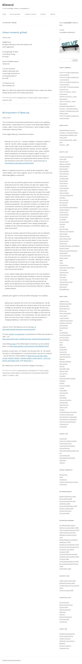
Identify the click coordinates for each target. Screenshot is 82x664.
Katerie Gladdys (64, 210)
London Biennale (65, 455)
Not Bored (63, 612)
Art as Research (64, 602)
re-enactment (32, 370)
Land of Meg (63, 349)
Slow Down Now (64, 619)
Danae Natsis (64, 181)
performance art (23, 370)
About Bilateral (15, 14)
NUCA (61, 477)
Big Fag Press (64, 475)
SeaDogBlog (63, 390)
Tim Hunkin (63, 277)
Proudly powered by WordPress (11, 660)
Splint (61, 260)
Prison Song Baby (65, 386)
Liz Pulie (62, 227)
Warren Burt (63, 287)
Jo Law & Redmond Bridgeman (69, 207)
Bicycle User (63, 311)
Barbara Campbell (65, 164)
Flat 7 (61, 330)
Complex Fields (64, 178)
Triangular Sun (64, 424)
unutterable (63, 427)
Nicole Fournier (64, 241)
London (35, 97)
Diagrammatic (64, 325)
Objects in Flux (64, 371)
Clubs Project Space (66, 443)
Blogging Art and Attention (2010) (69, 545)
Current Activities (30, 14)
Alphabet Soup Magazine (67, 634)
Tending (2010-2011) (65, 511)
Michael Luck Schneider (67, 231)
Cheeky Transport (65, 639)
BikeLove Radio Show (66, 605)
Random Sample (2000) (66, 508)
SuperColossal (64, 405)
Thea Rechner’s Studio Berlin (68, 417)
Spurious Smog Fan (65, 400)
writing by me (22, 97)
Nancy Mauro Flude (65, 239)
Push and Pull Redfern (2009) (68, 506)
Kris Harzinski (64, 217)
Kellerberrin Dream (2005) (67, 583)
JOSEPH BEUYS (37, 358)
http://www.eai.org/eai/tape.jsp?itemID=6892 (19, 163)
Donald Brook (64, 328)
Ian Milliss (62, 198)
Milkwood (62, 643)
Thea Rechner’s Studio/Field (68, 419)
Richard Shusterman (66, 617)
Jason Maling (63, 205)
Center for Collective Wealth (68, 441)
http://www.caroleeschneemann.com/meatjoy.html (18, 329)
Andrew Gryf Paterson (66, 157)
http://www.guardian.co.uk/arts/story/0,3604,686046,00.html (29, 346)
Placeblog (62, 381)
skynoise (62, 395)
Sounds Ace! (63, 622)
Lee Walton (63, 219)
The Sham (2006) (64, 513)
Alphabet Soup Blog (65, 304)
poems (40, 97)
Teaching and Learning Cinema (69, 482)
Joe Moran (63, 347)
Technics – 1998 (64, 145)
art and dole (63, 439)
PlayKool (62, 614)
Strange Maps (64, 402)
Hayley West (63, 190)
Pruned (62, 388)
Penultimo (63, 376)
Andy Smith (63, 159)
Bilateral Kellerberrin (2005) (68, 496)
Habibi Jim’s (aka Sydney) (67, 641)
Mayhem (62, 359)
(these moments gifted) (14, 32)
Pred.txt (62, 383)
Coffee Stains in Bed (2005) (68, 581)
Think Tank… (63, 275)
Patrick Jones (63, 243)
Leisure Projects (64, 222)
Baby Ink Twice (64, 162)
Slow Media (63, 398)
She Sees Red (64, 393)
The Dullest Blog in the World (68, 412)
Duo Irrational (64, 183)
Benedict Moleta (64, 166)
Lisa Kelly (62, 224)
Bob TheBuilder (64, 171)
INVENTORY (28, 361)
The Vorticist (63, 270)
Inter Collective (64, 200)
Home (4, 14)
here (43, 161)
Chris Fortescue (64, 174)
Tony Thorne (63, 280)
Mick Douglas (64, 234)
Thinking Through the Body (68, 422)
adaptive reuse (64, 301)
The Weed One (64, 272)
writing (45, 97)
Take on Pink (63, 407)
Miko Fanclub (63, 364)
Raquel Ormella (64, 248)
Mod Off (62, 366)
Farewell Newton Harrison (67, 130)
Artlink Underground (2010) (68, 533)
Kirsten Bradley (64, 215)
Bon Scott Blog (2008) (66, 499)
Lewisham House (65, 354)
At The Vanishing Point (66, 636)
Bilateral (8, 5)
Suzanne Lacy (64, 265)
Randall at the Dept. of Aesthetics (70, 246)
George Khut (63, 186)
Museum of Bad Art (65, 646)
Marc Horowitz (64, 229)
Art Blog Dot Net (64, 306)
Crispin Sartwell (64, 318)
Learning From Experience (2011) (69, 547)
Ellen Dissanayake (65, 610)
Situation (62, 463)
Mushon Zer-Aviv (65, 236)
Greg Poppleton (64, 188)
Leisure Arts (63, 352)
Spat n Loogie (64, 258)
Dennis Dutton (64, 607)
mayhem (62, 111)
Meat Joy (18, 373)
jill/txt (61, 345)
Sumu (61, 263)
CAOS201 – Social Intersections (69, 109)
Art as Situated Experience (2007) (69, 530)
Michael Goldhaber (65, 361)
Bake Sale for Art (65, 308)
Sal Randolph (64, 253)
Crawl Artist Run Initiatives (67, 446)
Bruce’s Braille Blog (65, 313)
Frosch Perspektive (65, 335)
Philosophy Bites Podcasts (68, 378)
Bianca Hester (64, 169)
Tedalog (62, 410)
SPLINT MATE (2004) (65, 569)
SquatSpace (63, 480)
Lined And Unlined (65, 357)
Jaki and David (64, 202)
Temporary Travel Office (67, 268)
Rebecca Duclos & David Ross (68, 251)
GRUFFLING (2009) (65, 504)
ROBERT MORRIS (14, 358)
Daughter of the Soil (66, 323)
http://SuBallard (64, 340)
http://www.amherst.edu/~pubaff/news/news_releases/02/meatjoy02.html (26, 339)
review (14, 344)
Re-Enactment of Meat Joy (15, 112)
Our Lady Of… (64, 374)
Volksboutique (64, 284)
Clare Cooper (64, 176)
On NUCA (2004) (64, 559)
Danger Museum (65, 448)
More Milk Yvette (65, 369)
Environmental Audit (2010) (68, 501)
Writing (52, 14)
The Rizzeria (63, 484)
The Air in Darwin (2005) (67, 590)
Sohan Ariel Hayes (65, 255)
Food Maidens (64, 333)
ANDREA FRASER (26, 358)
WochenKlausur (64, 289)
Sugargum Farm (64, 648)
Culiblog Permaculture (66, 321)
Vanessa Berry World (66, 282)
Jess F (61, 342)
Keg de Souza (64, 212)
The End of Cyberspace (67, 414)
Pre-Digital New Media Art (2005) (69, 561)
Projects (43, 14)
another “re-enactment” (16, 334)
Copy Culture (63, 316)
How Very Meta (64, 337)
